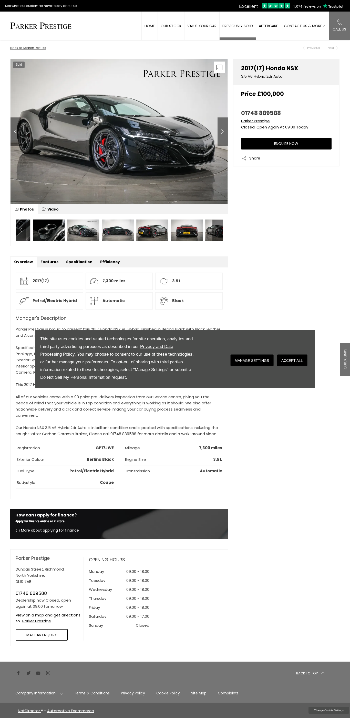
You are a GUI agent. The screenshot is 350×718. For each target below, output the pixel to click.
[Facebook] (18, 672)
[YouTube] (38, 672)
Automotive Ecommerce (70, 710)
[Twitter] (28, 672)
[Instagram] (48, 672)
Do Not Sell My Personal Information (75, 377)
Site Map (199, 693)
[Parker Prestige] (40, 25)
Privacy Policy (133, 693)
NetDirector (29, 710)
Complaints (228, 693)
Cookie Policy (168, 693)
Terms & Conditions (92, 693)
